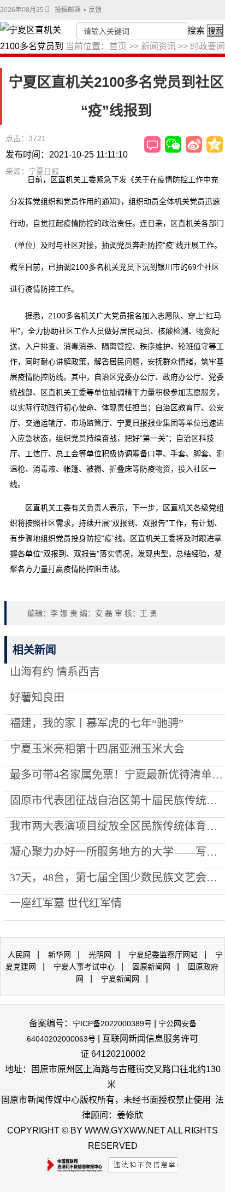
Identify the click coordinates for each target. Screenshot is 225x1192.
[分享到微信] (173, 144)
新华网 (59, 954)
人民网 (19, 954)
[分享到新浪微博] (194, 144)
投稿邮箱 (68, 10)
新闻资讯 (158, 46)
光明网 (99, 954)
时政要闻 (207, 46)
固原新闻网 (151, 966)
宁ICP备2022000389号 (112, 1023)
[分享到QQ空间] (214, 144)
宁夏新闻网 (120, 978)
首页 (118, 46)
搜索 (196, 30)
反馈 (95, 10)
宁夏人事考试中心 (84, 966)
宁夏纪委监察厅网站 (163, 954)
